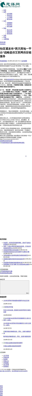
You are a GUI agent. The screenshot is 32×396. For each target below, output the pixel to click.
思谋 (4, 37)
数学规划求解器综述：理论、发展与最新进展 (17, 336)
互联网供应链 (4, 141)
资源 (4, 28)
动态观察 (9, 13)
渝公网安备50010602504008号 (19, 371)
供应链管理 (10, 79)
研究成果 (9, 26)
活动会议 (9, 15)
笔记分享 (9, 30)
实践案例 (9, 23)
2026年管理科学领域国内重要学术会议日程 (16, 300)
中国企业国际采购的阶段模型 (12, 346)
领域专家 (9, 32)
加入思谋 (6, 364)
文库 (4, 21)
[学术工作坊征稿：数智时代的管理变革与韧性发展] (8, 307)
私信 (27, 293)
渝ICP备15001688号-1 (5, 371)
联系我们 (6, 366)
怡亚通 (10, 141)
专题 (4, 35)
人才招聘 (9, 17)
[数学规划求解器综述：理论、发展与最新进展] (17, 333)
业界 (4, 12)
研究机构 (9, 33)
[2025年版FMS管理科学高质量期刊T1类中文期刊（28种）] (17, 320)
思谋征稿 (6, 357)
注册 (4, 42)
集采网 (5, 359)
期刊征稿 (9, 19)
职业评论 (9, 24)
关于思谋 (6, 355)
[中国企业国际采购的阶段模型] (13, 343)
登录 (1, 42)
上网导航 (6, 39)
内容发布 (2, 44)
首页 (4, 10)
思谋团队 (6, 363)
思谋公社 (6, 361)
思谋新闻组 (3, 61)
